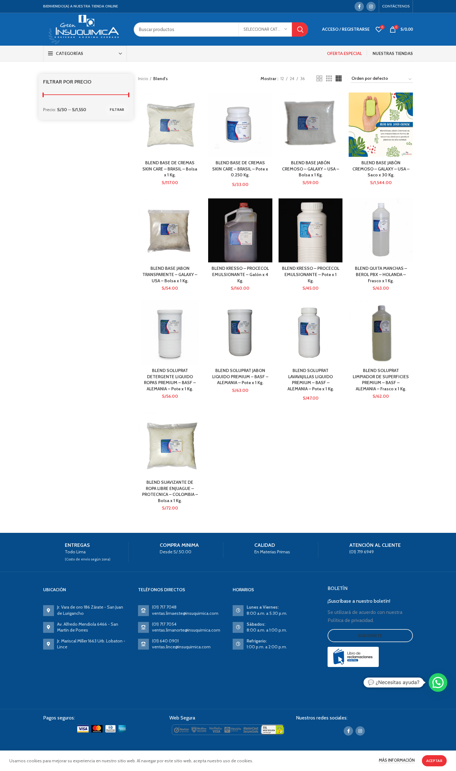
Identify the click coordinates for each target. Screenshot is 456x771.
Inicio (143, 78)
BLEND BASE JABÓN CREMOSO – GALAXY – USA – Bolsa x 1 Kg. (310, 169)
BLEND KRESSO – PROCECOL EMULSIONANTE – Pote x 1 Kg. (310, 274)
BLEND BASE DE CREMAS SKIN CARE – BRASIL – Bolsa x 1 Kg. (169, 169)
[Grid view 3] (329, 78)
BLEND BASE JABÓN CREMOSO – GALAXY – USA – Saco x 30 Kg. (380, 169)
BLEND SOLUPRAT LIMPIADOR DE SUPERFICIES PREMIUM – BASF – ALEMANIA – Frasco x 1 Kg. (381, 380)
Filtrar (117, 109)
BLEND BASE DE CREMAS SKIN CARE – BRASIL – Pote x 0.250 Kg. (240, 169)
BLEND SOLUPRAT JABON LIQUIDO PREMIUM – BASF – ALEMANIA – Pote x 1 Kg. (240, 376)
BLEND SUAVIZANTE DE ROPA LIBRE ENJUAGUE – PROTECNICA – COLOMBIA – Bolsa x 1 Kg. (170, 491)
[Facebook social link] (359, 6)
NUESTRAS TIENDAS (393, 53)
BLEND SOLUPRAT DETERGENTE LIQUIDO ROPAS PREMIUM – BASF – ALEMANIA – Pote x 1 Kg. (170, 380)
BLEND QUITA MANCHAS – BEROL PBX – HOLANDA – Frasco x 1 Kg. (381, 274)
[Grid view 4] (339, 78)
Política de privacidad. (351, 620)
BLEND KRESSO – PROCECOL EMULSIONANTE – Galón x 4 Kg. (240, 274)
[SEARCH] (300, 29)
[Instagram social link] (371, 6)
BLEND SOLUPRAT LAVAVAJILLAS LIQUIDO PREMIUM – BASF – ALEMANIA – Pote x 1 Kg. (311, 380)
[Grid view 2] (319, 78)
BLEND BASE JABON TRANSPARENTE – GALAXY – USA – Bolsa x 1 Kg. (169, 274)
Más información (397, 760)
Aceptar (434, 760)
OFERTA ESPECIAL (344, 53)
